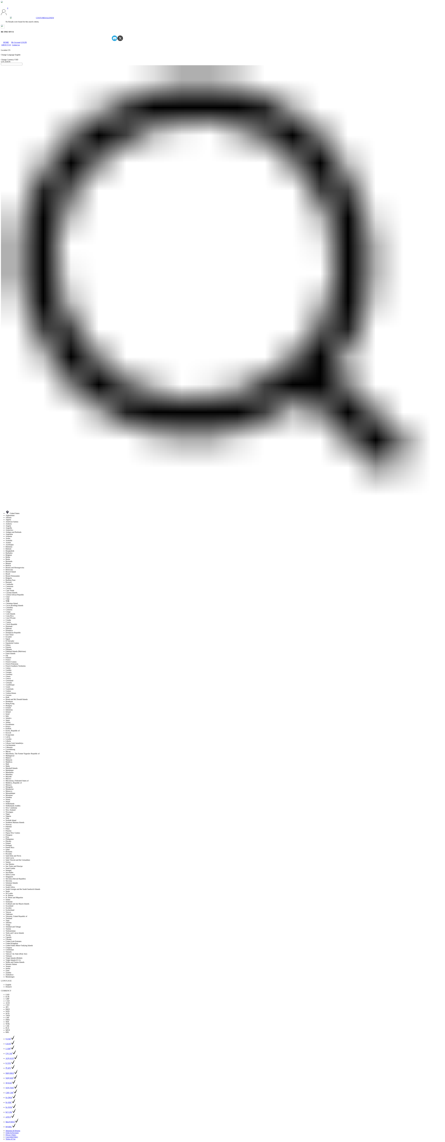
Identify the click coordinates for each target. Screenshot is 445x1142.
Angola (8, 526)
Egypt (8, 639)
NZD (8, 1011)
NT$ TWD (10, 1088)
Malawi (8, 758)
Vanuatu (9, 952)
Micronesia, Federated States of (17, 781)
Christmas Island (12, 603)
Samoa (8, 862)
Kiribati (8, 729)
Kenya (8, 726)
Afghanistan (10, 515)
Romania (9, 852)
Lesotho (8, 739)
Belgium (9, 555)
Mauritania (9, 772)
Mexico (8, 779)
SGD (7, 1013)
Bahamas (9, 547)
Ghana (8, 676)
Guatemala (9, 689)
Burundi (9, 582)
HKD (8, 1009)
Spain (8, 891)
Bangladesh (10, 551)
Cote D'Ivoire (11, 618)
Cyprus (8, 622)
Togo (7, 920)
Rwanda (9, 854)
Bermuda (9, 561)
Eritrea (8, 645)
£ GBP (8, 1049)
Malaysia (9, 760)
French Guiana (11, 662)
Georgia (8, 672)
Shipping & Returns (13, 1131)
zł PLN (8, 1117)
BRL (7, 1032)
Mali (7, 764)
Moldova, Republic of (14, 783)
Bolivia (8, 565)
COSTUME (40, 18)
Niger (8, 814)
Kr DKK (9, 1098)
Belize (8, 557)
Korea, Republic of (13, 731)
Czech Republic (11, 624)
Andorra (9, 524)
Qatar (8, 850)
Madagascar (10, 756)
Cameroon (9, 586)
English (8, 985)
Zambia (8, 973)
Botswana (9, 570)
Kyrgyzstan (10, 735)
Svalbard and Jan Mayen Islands (17, 904)
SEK (7, 1022)
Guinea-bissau (11, 693)
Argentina (9, 534)
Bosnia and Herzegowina (15, 568)
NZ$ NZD (9, 1078)
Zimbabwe (9, 975)
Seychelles (9, 872)
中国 (7, 601)
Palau (8, 829)
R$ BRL (9, 1127)
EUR (7, 997)
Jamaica (8, 718)
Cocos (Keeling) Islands (14, 605)
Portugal (9, 845)
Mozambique (10, 793)
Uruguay (9, 948)
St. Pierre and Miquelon (14, 898)
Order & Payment (12, 1133)
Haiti (7, 697)
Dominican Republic (13, 633)
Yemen (8, 966)
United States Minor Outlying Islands (19, 945)
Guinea (8, 691)
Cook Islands (10, 614)
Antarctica (9, 530)
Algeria (8, 520)
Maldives (9, 762)
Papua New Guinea (13, 833)
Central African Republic (15, 595)
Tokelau (8, 923)
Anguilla (9, 528)
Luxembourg (10, 749)
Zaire (7, 971)
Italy (7, 716)
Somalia (8, 885)
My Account (15, 42)
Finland (8, 658)
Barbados (9, 553)
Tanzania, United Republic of (16, 916)
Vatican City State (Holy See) (16, 954)
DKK (8, 1020)
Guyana (8, 695)
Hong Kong (10, 704)
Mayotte (9, 777)
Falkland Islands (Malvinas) (16, 651)
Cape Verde (10, 591)
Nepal (8, 802)
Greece (8, 678)
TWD (8, 1015)
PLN (7, 1028)
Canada (8, 588)
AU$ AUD (10, 1058)
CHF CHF (9, 1093)
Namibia (9, 797)
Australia (9, 540)
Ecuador (9, 637)
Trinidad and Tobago (13, 927)
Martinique (10, 770)
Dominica (9, 630)
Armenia (9, 536)
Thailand (9, 918)
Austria (8, 543)
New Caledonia (11, 808)
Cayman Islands (11, 593)
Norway (9, 824)
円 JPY (8, 1068)
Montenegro (10, 977)
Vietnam (9, 956)
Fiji (7, 656)
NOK (8, 1024)
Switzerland (10, 910)
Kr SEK (9, 1102)
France (8, 660)
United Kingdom (12, 943)
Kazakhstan (10, 724)
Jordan (8, 722)
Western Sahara (11, 964)
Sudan (8, 900)
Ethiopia (9, 649)
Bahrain (8, 549)
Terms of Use (10, 1139)
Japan (8, 720)
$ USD (8, 1039)
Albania (8, 518)
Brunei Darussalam (13, 576)
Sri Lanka (9, 893)
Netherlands (10, 804)
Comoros (9, 610)
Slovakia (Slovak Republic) (16, 879)
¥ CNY (8, 1063)
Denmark (9, 626)
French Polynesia (12, 664)
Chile (8, 599)
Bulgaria (9, 578)
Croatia (8, 620)
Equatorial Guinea (12, 643)
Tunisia (8, 929)
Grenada (9, 683)
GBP (7, 999)
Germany (9, 674)
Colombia (9, 608)
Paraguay (9, 835)
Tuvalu (8, 935)
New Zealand (11, 810)
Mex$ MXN (10, 1122)
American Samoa (12, 522)
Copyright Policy (12, 1137)
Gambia (8, 670)
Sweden (8, 908)
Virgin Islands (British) (14, 958)
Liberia (8, 741)
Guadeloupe (10, 685)
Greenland (9, 681)
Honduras (9, 701)
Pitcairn (8, 841)
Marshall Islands (11, 768)
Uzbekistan (10, 950)
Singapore (9, 877)
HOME (6, 42)
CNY (8, 1005)
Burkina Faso (10, 580)
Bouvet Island (11, 572)
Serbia (8, 968)
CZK (7, 1026)
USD (7, 995)
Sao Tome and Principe (14, 866)
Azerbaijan (10, 545)
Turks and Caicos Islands (15, 933)
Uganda (8, 937)
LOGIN (24, 42)
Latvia (8, 737)
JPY (7, 1007)
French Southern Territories (16, 666)
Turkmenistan (11, 931)
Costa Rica (10, 616)
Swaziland (9, 906)
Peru (7, 837)
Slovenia (9, 881)
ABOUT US (6, 45)
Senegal (8, 870)
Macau (8, 751)
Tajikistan (9, 914)
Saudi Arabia (10, 868)
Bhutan (8, 563)
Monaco (9, 785)
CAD (8, 1001)
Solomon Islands (12, 883)
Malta (8, 766)
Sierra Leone (10, 875)
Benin (8, 559)
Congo (8, 612)
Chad (8, 597)
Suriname (9, 902)
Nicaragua (9, 812)
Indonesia (9, 710)
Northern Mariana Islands (15, 822)
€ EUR (8, 1044)
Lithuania (9, 747)
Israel (8, 714)
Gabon (8, 668)
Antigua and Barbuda (13, 532)
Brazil (8, 574)
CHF (7, 1018)
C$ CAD (9, 1054)
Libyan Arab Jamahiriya (14, 743)
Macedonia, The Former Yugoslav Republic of (23, 754)
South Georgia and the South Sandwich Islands (23, 889)
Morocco (9, 791)
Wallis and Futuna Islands (15, 962)
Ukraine (8, 939)
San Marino (10, 864)
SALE (47, 18)
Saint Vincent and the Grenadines (18, 860)
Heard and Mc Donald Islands (17, 699)
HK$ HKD (10, 1073)
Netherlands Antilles (13, 806)
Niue (7, 818)
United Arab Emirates (13, 941)
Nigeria (8, 816)
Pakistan (9, 827)
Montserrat (9, 789)
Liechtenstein (10, 745)
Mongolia (9, 787)
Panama (8, 831)
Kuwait (8, 733)
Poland (8, 843)
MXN (8, 1030)
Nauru (8, 799)
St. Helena (9, 895)
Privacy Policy (11, 1135)
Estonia (8, 647)
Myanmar (9, 795)
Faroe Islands (10, 653)
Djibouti (9, 628)
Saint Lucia (10, 858)
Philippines (10, 839)
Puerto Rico (10, 847)
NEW (52, 18)
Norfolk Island (11, 820)
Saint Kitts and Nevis (13, 856)
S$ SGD (9, 1083)
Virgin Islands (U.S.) (13, 960)
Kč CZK (9, 1112)
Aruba (8, 538)
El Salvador (10, 641)
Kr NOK (9, 1107)
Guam (8, 687)
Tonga (8, 925)
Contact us (16, 45)
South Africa (10, 887)
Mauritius (9, 774)
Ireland (8, 712)
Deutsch (9, 987)
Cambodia (9, 584)
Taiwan (8, 912)
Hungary (9, 706)
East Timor (10, 635)
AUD (8, 1003)
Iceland (8, 708)
